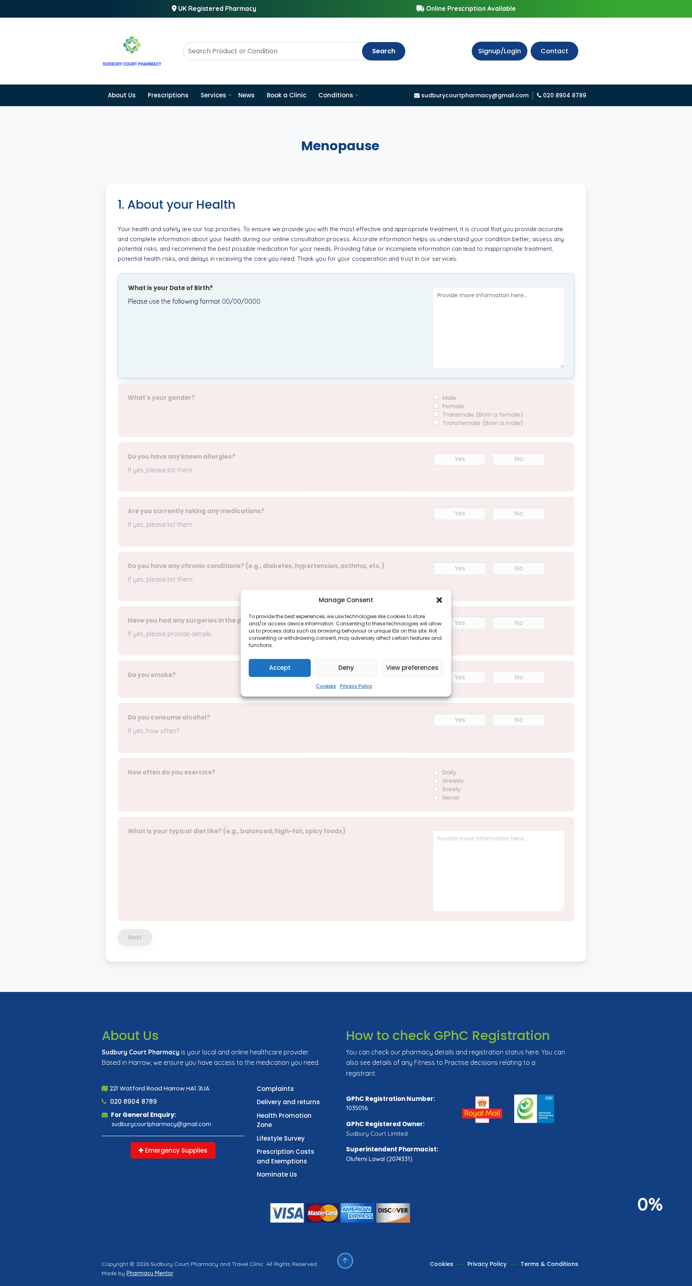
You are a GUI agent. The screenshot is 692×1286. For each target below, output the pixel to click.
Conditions (335, 95)
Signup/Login (499, 51)
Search (383, 51)
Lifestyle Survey (281, 1138)
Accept (280, 667)
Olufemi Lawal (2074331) (379, 1159)
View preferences (412, 667)
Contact (554, 51)
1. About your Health (176, 204)
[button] (439, 600)
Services (213, 95)
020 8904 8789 (133, 1101)
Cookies (326, 685)
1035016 (357, 1108)
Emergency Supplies (175, 1150)
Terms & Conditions (549, 1264)
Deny (346, 667)
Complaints (275, 1088)
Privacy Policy (356, 685)
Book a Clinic (286, 95)
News (246, 95)
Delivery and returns (288, 1102)
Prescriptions (168, 95)
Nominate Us (277, 1174)
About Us (122, 95)
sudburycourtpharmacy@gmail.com (161, 1124)
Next (135, 937)
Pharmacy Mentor (150, 1273)
